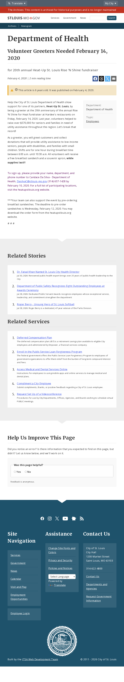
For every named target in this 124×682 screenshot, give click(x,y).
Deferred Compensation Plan (34, 337)
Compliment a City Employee (34, 383)
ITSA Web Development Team (40, 659)
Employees (92, 121)
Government (69, 17)
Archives (12, 26)
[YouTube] (65, 518)
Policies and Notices (60, 568)
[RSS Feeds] (82, 518)
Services (55, 17)
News (83, 17)
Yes (18, 471)
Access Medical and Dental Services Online (42, 369)
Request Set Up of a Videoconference (39, 394)
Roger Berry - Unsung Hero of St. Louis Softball (45, 304)
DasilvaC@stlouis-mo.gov (32, 181)
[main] (62, 262)
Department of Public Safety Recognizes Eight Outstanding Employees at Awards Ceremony (60, 288)
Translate (60, 585)
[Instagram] (50, 518)
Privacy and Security (60, 560)
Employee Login (20, 613)
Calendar (16, 579)
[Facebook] (42, 518)
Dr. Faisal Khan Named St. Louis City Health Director (48, 271)
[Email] (113, 78)
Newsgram (26, 26)
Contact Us (92, 576)
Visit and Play (19, 587)
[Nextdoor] (74, 518)
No (29, 471)
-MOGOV (24, 18)
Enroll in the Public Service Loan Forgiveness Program (49, 351)
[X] (57, 518)
